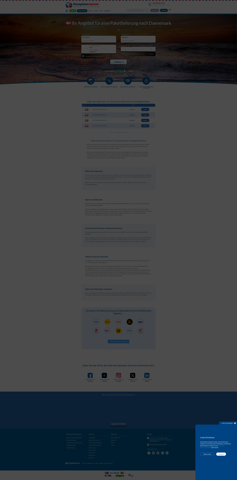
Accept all (221, 454)
